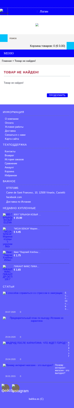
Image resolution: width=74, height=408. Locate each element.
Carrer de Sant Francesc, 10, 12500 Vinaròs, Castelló (35, 192)
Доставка (10, 130)
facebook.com (14, 197)
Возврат (9, 155)
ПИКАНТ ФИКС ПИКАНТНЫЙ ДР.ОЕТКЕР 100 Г (27, 266)
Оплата (9, 122)
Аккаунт (9, 167)
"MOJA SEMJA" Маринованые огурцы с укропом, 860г (27, 228)
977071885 (12, 188)
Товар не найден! (25, 60)
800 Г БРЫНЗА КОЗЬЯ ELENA (27, 214)
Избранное (11, 175)
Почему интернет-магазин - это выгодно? (62, 369)
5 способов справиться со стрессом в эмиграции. (67, 301)
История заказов (14, 159)
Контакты (10, 151)
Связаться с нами (15, 134)
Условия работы (14, 126)
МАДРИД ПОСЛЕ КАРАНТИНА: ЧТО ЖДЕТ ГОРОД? (68, 349)
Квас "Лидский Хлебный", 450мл (27, 252)
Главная (7, 60)
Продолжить (57, 95)
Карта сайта (12, 138)
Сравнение (11, 163)
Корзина (9, 171)
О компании (11, 118)
